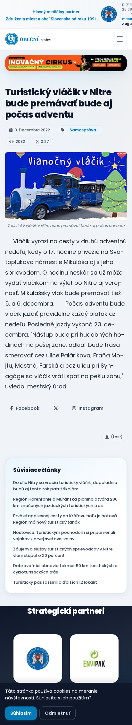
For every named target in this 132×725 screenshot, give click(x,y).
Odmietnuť (57, 713)
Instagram (90, 408)
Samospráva (83, 130)
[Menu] (120, 39)
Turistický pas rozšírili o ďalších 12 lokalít (55, 582)
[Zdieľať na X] (55, 408)
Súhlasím (21, 713)
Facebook (27, 408)
